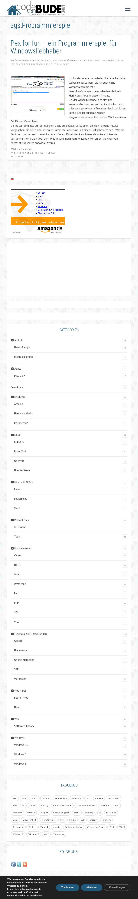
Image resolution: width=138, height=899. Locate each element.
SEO (83, 819)
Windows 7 (20, 754)
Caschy (44, 805)
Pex (13, 64)
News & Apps (22, 347)
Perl (16, 593)
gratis (77, 812)
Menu (126, 8)
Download (105, 805)
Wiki (16, 719)
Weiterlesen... (23, 148)
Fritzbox (31, 812)
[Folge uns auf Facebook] (13, 864)
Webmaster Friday (96, 827)
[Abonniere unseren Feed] (25, 864)
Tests (17, 536)
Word (17, 508)
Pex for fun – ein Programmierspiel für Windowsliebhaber (64, 47)
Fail (117, 805)
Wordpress (20, 678)
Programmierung (23, 356)
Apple (17, 368)
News (17, 707)
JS (100, 812)
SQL (16, 612)
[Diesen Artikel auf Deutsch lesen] (12, 179)
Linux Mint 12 (29, 819)
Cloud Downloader (62, 805)
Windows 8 (20, 764)
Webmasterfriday (73, 827)
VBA (16, 622)
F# (122, 60)
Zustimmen (67, 887)
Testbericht (18, 827)
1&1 (24, 798)
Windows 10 (21, 745)
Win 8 (122, 827)
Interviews (20, 527)
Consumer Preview (86, 805)
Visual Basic (61, 64)
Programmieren (22, 548)
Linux (17, 434)
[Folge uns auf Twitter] (19, 864)
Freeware (17, 812)
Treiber (32, 827)
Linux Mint (20, 451)
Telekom (106, 819)
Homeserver (21, 650)
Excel (17, 489)
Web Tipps (101, 60)
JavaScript (20, 584)
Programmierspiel (42, 64)
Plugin (72, 819)
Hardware (20, 397)
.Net (15, 798)
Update (56, 827)
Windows (19, 738)
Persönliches (21, 520)
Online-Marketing (24, 659)
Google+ (44, 812)
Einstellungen (22, 889)
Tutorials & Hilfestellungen (30, 633)
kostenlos (111, 812)
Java (16, 574)
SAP (16, 669)
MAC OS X (19, 375)
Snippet (93, 819)
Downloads (17, 387)
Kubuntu (19, 441)
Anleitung (76, 798)
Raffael (40, 60)
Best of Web (21, 697)
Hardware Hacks (23, 413)
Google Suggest (61, 812)
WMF (46, 834)
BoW (15, 805)
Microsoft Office (23, 482)
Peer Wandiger (48, 819)
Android (18, 340)
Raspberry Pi (21, 423)
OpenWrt (19, 461)
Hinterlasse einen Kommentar (35, 153)
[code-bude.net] (64, 8)
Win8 (112, 827)
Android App (61, 798)
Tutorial (44, 827)
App (88, 798)
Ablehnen (91, 887)
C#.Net (90, 60)
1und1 (34, 798)
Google (18, 640)
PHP (16, 603)
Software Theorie (24, 726)
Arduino (18, 404)
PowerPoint (20, 498)
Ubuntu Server (22, 470)
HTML (17, 565)
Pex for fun (23, 64)
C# (118, 60)
